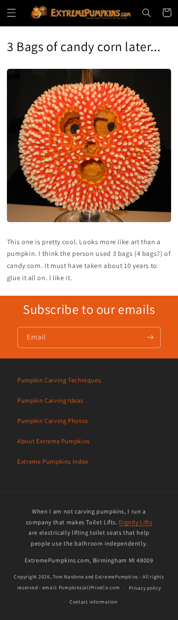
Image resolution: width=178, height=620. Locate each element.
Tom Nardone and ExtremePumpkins (95, 576)
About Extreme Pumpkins (53, 441)
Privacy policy (145, 587)
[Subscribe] (150, 337)
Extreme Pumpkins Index (52, 461)
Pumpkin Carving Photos (52, 421)
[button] (11, 13)
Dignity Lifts (135, 522)
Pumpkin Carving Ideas (50, 400)
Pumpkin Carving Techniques (59, 380)
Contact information (94, 601)
